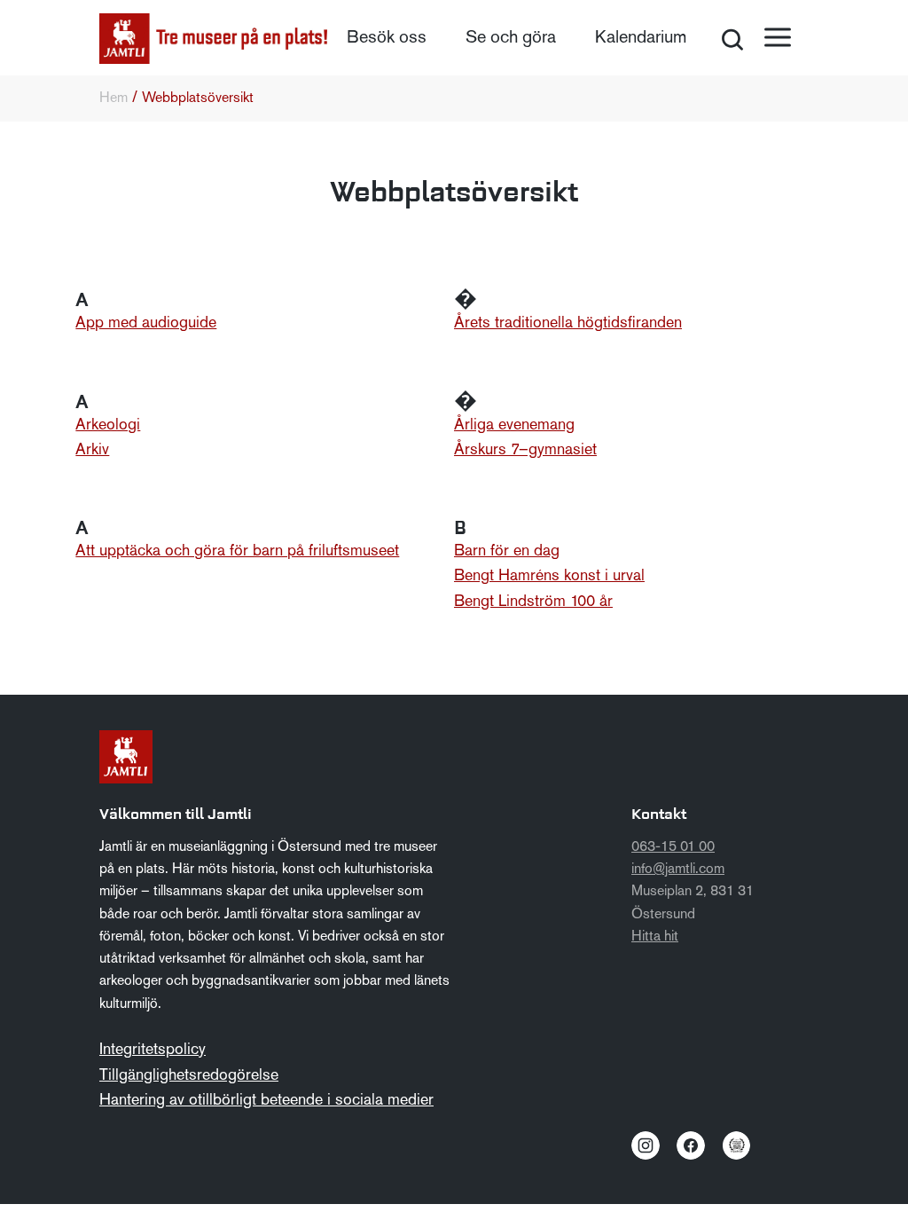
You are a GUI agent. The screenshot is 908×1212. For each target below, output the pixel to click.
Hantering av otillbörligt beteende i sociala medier (266, 1100)
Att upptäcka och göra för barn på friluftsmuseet (237, 551)
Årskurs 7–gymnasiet (525, 450)
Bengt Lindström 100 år (533, 602)
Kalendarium (640, 38)
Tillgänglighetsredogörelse (188, 1075)
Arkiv (92, 450)
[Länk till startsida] (213, 38)
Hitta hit (654, 937)
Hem (113, 98)
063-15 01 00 (673, 847)
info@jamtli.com (677, 869)
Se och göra (511, 38)
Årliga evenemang (514, 425)
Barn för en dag (507, 551)
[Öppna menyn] (777, 37)
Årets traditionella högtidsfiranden (568, 323)
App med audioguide (145, 323)
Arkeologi (107, 425)
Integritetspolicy (152, 1050)
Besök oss (387, 38)
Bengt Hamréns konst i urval (549, 576)
